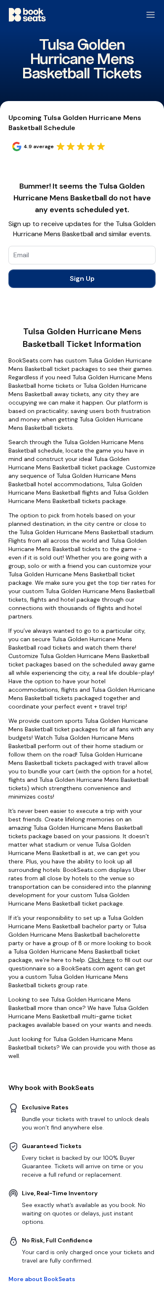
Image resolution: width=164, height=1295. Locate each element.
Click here (101, 960)
